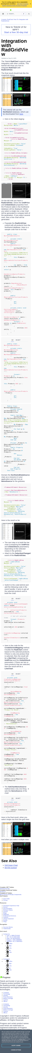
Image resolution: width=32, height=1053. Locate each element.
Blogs (5, 913)
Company (6, 992)
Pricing (5, 900)
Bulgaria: (14, 940)
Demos (5, 907)
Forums (5, 911)
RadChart (10, 19)
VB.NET (18, 340)
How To (16, 19)
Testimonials (7, 928)
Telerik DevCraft (4, 888)
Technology (6, 994)
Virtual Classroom (8, 918)
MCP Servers (4, 894)
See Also (9, 861)
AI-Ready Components (14, 894)
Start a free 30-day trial (16, 32)
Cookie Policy (22, 1039)
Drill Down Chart (11, 865)
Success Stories (8, 927)
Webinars (6, 914)
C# (12, 340)
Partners (5, 917)
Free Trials (6, 898)
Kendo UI (2, 891)
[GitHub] (8, 954)
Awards (5, 995)
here (21, 114)
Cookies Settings (16, 1050)
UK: (13, 937)
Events (5, 920)
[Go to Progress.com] (5, 978)
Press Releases (8, 997)
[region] (16, 1041)
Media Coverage (8, 998)
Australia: (14, 941)
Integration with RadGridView (14, 47)
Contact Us (6, 934)
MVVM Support (11, 868)
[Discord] (8, 956)
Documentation (7, 908)
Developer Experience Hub (11, 905)
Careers (5, 1000)
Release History (8, 910)
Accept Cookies (16, 1045)
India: (13, 938)
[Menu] (3, 13)
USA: (13, 935)
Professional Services (9, 916)
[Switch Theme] (29, 14)
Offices (5, 1001)
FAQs (5, 921)
